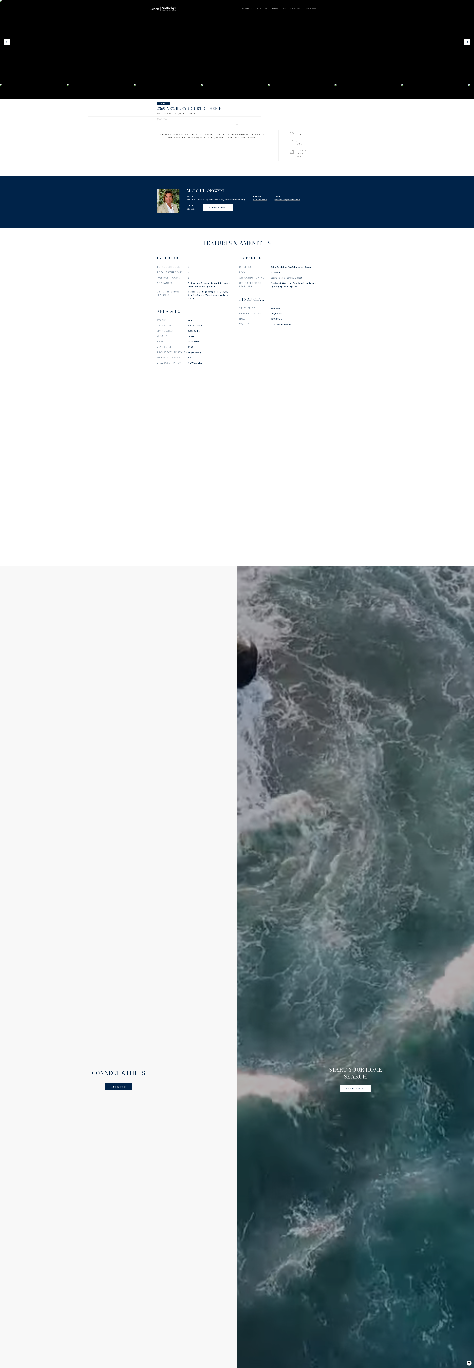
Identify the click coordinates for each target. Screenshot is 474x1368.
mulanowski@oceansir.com (287, 199)
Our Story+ (247, 9)
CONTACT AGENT (218, 207)
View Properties (355, 1088)
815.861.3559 (260, 199)
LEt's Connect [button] (119, 1087)
